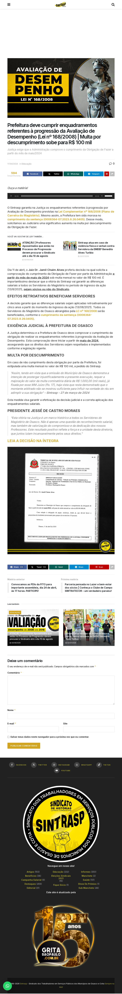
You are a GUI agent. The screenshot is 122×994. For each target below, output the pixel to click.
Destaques (30, 884)
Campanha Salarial (31, 880)
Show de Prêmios (87, 884)
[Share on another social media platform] (112, 174)
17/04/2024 (12, 164)
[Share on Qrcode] (106, 174)
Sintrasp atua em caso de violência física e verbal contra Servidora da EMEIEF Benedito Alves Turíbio (87, 636)
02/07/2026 (84, 256)
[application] (61, 196)
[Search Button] (113, 4)
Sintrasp (23, 984)
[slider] (109, 195)
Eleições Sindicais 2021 (61, 877)
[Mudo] (101, 195)
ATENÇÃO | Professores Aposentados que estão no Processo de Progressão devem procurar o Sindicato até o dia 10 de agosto (38, 249)
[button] (7, 985)
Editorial (31, 888)
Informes (85, 872)
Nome (11, 710)
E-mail (11, 723)
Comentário (14, 672)
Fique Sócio (59, 885)
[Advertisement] (61, 31)
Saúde (86, 880)
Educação (26, 164)
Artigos (30, 872)
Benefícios (30, 876)
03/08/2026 (28, 260)
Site (65, 723)
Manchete (87, 876)
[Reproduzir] (11, 195)
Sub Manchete (86, 888)
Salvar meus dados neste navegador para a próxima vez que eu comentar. (49, 737)
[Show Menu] (8, 4)
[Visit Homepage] (61, 4)
